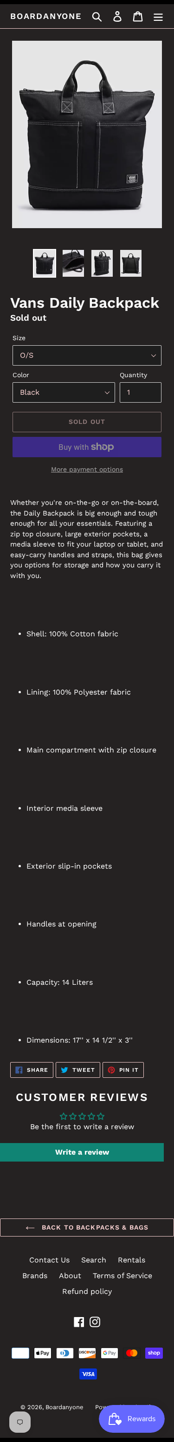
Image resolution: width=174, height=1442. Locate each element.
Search (93, 1260)
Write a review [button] (82, 1152)
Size (19, 338)
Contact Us (49, 1260)
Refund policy (87, 1291)
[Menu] (158, 16)
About (70, 1275)
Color (21, 375)
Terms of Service (122, 1275)
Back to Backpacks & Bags (93, 1227)
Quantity (133, 375)
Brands (34, 1275)
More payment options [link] (87, 469)
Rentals (131, 1260)
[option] (44, 263)
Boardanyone (46, 16)
